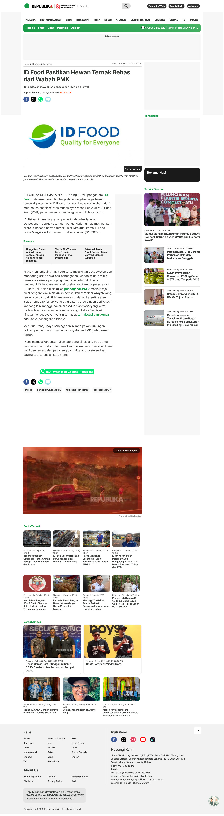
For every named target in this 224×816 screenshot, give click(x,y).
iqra (97, 20)
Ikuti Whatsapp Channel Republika (69, 371)
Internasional (30, 752)
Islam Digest (77, 743)
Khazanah (28, 743)
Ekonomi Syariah (51, 20)
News (26, 747)
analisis (121, 20)
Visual (51, 756)
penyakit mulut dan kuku (49, 390)
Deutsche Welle (156, 6)
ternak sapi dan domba (93, 314)
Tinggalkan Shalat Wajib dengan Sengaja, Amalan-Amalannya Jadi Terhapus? (35, 255)
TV (184, 20)
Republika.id (176, 6)
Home (26, 64)
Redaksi (52, 776)
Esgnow (27, 756)
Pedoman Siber (79, 776)
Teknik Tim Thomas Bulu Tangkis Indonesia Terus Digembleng (65, 253)
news (107, 20)
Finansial (30, 27)
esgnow (160, 20)
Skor (73, 738)
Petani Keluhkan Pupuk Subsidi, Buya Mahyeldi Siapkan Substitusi (95, 253)
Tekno (51, 752)
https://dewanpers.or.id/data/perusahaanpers (50, 798)
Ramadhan (53, 761)
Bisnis (51, 27)
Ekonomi (36, 64)
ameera (31, 20)
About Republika (32, 776)
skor (69, 20)
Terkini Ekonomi (154, 189)
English (75, 756)
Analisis (52, 747)
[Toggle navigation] (26, 6)
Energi (41, 27)
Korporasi (47, 64)
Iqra (50, 743)
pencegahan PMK (76, 289)
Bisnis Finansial (140, 20)
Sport (74, 747)
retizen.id (193, 6)
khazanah (83, 20)
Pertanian (62, 27)
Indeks (194, 20)
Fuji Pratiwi (65, 92)
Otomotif (75, 27)
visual (173, 20)
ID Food (28, 390)
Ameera (27, 738)
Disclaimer (28, 781)
